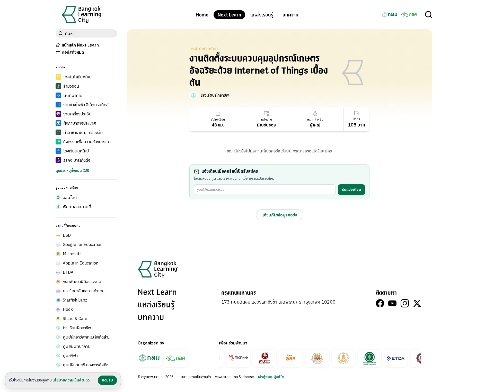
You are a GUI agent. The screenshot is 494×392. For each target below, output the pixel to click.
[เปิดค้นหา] (428, 14)
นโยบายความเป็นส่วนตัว (194, 377)
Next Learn (229, 15)
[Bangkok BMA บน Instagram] (405, 303)
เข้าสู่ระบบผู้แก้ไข (271, 377)
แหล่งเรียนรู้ (261, 15)
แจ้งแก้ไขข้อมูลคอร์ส (279, 214)
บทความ (290, 15)
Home (202, 15)
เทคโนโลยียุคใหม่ (203, 48)
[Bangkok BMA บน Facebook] (380, 303)
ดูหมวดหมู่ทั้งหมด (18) (72, 170)
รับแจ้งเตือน (351, 189)
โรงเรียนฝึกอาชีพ (215, 95)
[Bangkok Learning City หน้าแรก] (82, 14)
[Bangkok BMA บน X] (417, 303)
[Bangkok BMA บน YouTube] (392, 303)
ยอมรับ (107, 380)
